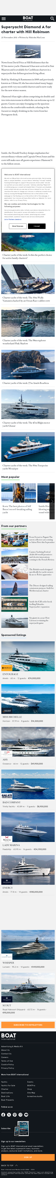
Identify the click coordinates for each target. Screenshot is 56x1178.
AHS (5, 759)
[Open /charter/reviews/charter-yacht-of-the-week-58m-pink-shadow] (28, 322)
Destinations (7, 1093)
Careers (4, 1057)
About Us (5, 1050)
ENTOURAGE (10, 674)
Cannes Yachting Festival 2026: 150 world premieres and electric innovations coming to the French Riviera (41, 556)
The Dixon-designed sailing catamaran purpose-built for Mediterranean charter (41, 588)
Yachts (4, 1082)
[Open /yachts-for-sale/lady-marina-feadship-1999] (28, 827)
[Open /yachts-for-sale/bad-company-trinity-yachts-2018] (28, 784)
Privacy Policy (7, 1068)
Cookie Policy (7, 1065)
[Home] (28, 18)
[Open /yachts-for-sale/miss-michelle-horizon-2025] (28, 699)
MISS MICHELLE (12, 717)
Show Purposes (17, 226)
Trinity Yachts (9, 806)
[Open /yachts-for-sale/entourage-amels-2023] (28, 656)
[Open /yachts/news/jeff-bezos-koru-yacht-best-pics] (18, 493)
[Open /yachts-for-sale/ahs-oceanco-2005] (28, 742)
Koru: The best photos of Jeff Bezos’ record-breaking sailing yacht (17, 509)
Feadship (7, 849)
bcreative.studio (34, 1096)
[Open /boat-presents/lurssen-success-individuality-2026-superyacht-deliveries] (14, 620)
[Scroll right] (52, 501)
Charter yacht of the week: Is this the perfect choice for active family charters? (27, 256)
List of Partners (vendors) (12, 219)
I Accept (37, 226)
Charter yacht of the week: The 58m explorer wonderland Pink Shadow (24, 342)
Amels (5, 678)
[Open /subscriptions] (19, 1129)
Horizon (6, 721)
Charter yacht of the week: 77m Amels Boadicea (26, 383)
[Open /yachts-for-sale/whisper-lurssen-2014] (28, 945)
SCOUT (7, 1005)
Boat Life (5, 1096)
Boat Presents (7, 1100)
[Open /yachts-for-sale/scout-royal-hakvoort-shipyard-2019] (28, 988)
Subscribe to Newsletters (28, 1025)
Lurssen (6, 967)
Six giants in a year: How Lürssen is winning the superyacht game (39, 620)
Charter (4, 1089)
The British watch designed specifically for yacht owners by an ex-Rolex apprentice (41, 572)
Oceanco (7, 763)
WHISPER (8, 962)
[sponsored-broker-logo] (6, 670)
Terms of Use (7, 1061)
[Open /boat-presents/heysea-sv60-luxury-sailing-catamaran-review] (14, 588)
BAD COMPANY (12, 802)
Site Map (31, 1093)
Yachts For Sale (8, 1086)
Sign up (28, 1157)
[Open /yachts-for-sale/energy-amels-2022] (28, 870)
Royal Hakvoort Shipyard (14, 1009)
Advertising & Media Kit (12, 1047)
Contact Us (6, 1054)
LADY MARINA (11, 845)
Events (30, 1082)
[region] (28, 200)
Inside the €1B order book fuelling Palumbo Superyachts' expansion (40, 604)
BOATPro (31, 1086)
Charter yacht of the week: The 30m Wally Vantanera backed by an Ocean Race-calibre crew (26, 299)
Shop (29, 1089)
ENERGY (8, 887)
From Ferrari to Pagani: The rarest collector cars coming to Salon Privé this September (42, 540)
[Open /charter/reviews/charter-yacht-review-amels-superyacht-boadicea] (28, 365)
